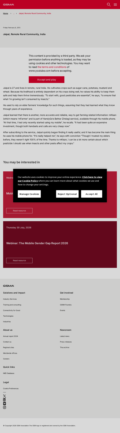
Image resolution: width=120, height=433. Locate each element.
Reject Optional (67, 193)
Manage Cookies (29, 193)
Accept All (92, 193)
